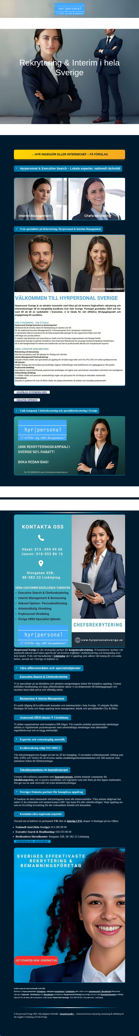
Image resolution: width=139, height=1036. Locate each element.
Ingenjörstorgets (108, 994)
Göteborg (41, 991)
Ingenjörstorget (58, 769)
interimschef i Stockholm (100, 991)
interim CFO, (75, 821)
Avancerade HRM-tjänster (35, 717)
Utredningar (61, 717)
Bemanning (27, 698)
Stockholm (48, 994)
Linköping (59, 655)
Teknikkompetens (31, 769)
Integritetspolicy (67, 1014)
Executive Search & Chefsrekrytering (44, 676)
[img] (69, 9)
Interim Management (51, 698)
